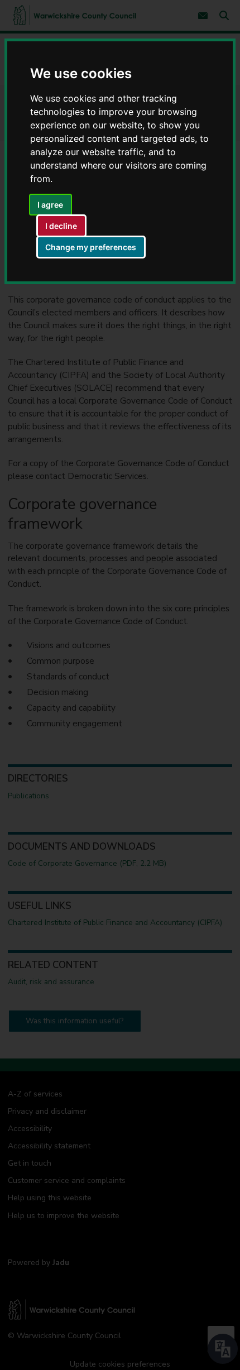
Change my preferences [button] (90, 247)
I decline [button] (61, 226)
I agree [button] (50, 204)
